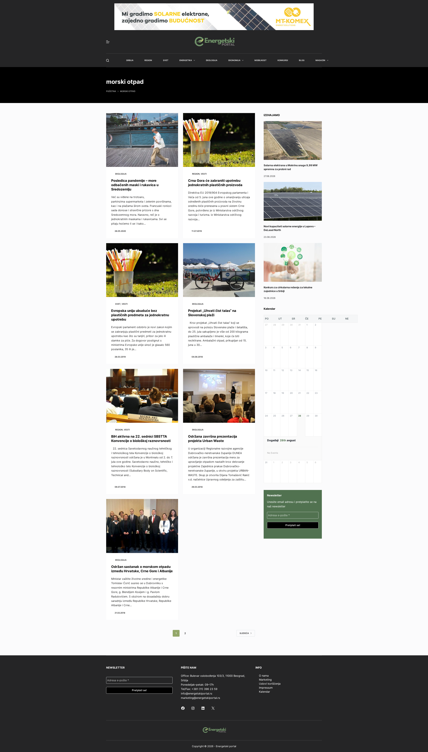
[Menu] (108, 41)
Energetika (185, 60)
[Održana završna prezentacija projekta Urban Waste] (219, 396)
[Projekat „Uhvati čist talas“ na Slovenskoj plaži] (219, 270)
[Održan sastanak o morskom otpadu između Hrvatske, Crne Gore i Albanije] (142, 526)
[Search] (107, 60)
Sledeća (244, 633)
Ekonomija (234, 60)
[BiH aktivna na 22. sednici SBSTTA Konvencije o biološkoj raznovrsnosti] (142, 396)
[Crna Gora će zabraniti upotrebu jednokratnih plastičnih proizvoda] (219, 140)
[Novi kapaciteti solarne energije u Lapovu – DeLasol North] (293, 201)
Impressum (266, 687)
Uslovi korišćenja (270, 683)
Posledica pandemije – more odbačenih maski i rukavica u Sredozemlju (134, 185)
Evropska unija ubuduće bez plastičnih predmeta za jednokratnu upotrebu (140, 315)
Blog (301, 60)
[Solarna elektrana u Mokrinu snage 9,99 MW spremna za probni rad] (293, 140)
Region (148, 60)
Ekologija (211, 60)
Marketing (265, 679)
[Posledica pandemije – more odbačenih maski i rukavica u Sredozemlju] (142, 140)
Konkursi (283, 60)
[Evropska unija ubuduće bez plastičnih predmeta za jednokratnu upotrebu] (142, 270)
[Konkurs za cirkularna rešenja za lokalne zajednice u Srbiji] (293, 262)
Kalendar (264, 691)
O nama (264, 675)
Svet (165, 60)
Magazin (320, 60)
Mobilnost (260, 60)
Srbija (129, 60)
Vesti (204, 174)
